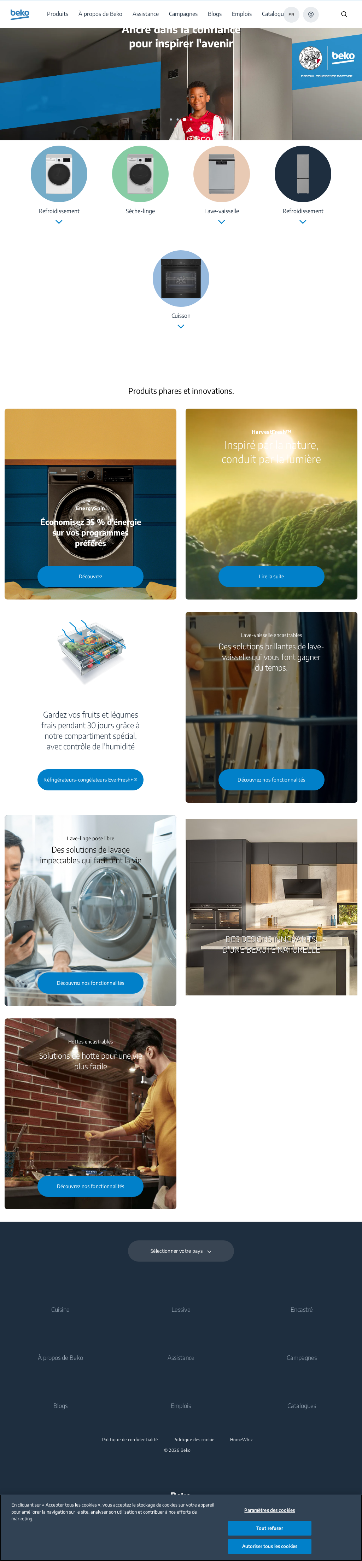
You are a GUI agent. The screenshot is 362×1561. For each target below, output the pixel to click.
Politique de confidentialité (130, 1439)
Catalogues (301, 1405)
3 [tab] (184, 119)
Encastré (302, 1309)
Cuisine (60, 1309)
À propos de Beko (60, 1357)
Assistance (181, 1357)
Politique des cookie (194, 1439)
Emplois (181, 1405)
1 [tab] (171, 119)
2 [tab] (178, 119)
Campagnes (302, 1357)
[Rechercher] (344, 14)
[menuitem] (59, 14)
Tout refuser (269, 1528)
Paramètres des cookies (269, 1510)
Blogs (60, 1405)
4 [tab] (191, 119)
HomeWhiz (241, 1439)
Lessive (181, 1309)
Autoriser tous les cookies (269, 1546)
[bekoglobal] (20, 15)
